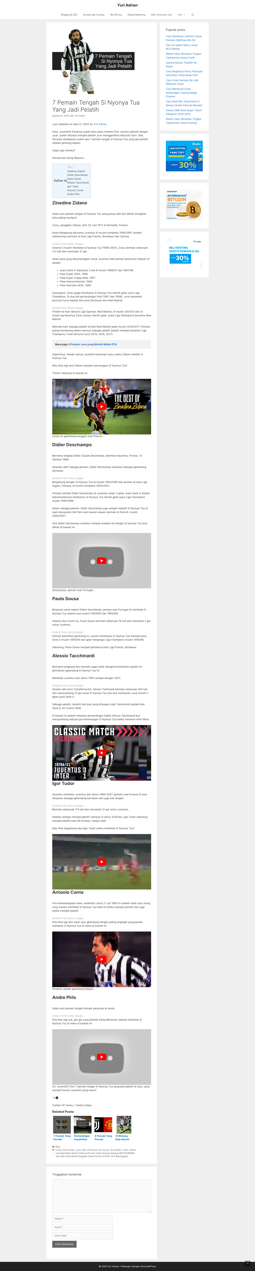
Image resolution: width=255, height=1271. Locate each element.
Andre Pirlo (73, 194)
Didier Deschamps (77, 174)
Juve (78, 1150)
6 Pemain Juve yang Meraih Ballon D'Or (93, 344)
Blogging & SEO (69, 14)
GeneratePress (148, 1266)
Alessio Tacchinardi (78, 182)
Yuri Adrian (127, 5)
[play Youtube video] (101, 406)
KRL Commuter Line (161, 14)
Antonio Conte (75, 190)
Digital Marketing (136, 14)
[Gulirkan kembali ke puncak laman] (248, 1264)
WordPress (116, 14)
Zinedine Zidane (76, 171)
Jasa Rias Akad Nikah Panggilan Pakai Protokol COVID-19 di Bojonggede (91, 1156)
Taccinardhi (115, 1150)
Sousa (106, 1150)
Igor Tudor (73, 186)
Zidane (132, 1150)
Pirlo (84, 1150)
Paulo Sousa (74, 178)
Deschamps (69, 1150)
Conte (58, 1150)
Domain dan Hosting (93, 14)
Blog (57, 1146)
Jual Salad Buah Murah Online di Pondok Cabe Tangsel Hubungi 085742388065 (95, 1153)
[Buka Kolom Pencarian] (192, 14)
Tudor (125, 1150)
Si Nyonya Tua (94, 1150)
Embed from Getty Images (67, 243)
